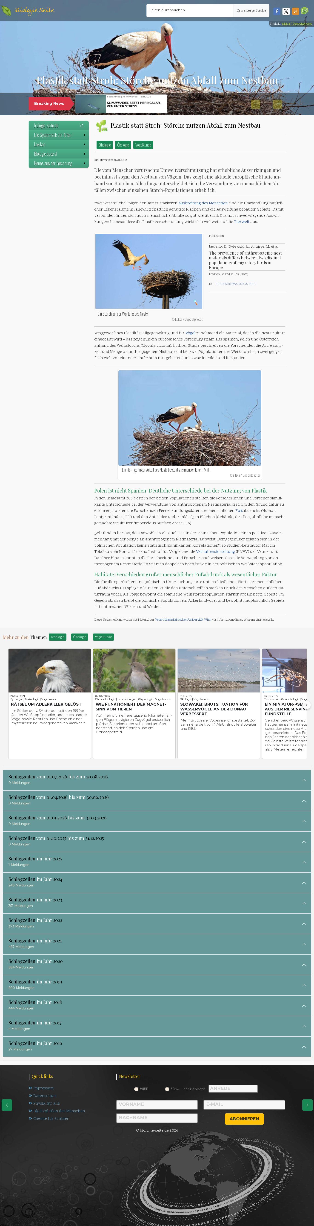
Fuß (239, 511)
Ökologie (123, 145)
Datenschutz (45, 1096)
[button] (304, 10)
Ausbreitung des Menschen (203, 203)
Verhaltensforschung (215, 552)
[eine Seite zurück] (7, 1105)
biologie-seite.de (46, 125)
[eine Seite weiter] (307, 1105)
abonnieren (244, 1118)
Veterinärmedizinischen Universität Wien (183, 620)
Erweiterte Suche (251, 10)
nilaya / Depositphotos (297, 24)
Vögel (190, 333)
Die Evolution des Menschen (59, 1111)
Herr (144, 1088)
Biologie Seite (34, 10)
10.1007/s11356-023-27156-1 (236, 284)
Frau (175, 1088)
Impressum (43, 1088)
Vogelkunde (143, 145)
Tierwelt (241, 222)
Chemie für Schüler (51, 1119)
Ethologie (105, 145)
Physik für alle (46, 1103)
